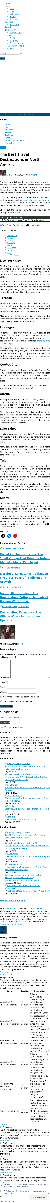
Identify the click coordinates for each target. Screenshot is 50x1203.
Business (9, 22)
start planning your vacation (37, 200)
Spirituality (15, 19)
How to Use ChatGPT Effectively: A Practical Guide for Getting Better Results (27, 778)
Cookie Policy (8, 1193)
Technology (10, 30)
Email (3, 687)
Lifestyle (8, 35)
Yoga (12, 11)
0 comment (32, 174)
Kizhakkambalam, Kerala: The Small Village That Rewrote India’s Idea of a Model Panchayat (25, 558)
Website (3, 692)
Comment (5, 677)
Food (12, 8)
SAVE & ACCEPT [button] (7, 1201)
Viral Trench (12, 908)
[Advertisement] (25, 86)
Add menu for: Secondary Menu (19, 114)
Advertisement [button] (6, 1172)
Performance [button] (6, 1140)
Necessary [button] (4, 972)
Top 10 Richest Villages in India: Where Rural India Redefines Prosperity (25, 767)
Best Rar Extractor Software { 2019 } (21, 819)
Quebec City (11, 243)
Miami (9, 252)
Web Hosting (16, 32)
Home (7, 3)
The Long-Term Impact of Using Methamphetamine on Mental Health (22, 879)
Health (8, 6)
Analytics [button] (4, 1156)
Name (3, 682)
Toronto (10, 238)
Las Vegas (11, 240)
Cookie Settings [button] (7, 924)
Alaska (9, 245)
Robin (9, 174)
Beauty (13, 16)
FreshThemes (35, 908)
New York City (12, 236)
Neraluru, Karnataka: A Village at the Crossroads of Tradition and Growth (24, 577)
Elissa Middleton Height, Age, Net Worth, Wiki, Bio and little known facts (26, 868)
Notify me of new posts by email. (18, 701)
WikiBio (13, 38)
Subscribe (5, 722)
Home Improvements (14, 45)
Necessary (7, 974)
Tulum (9, 250)
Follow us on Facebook (13, 900)
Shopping (14, 40)
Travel (8, 27)
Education (14, 24)
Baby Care (14, 14)
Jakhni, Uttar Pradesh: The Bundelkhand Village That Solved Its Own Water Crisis (24, 597)
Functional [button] (4, 1124)
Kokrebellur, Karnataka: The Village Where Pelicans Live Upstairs (20, 616)
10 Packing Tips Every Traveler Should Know (22, 220)
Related (15, 255)
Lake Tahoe (11, 248)
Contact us (10, 48)
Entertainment (16, 43)
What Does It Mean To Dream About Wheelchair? (27, 891)
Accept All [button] (19, 924)
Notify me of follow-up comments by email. (22, 696)
